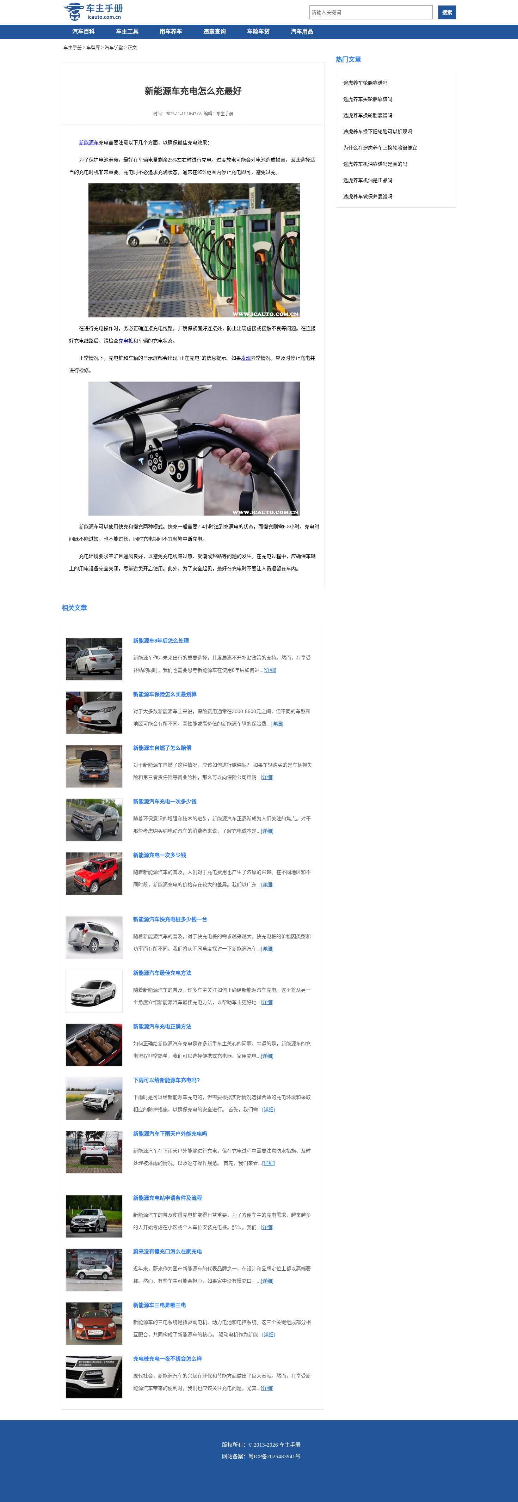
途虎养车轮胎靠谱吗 (365, 83)
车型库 (93, 47)
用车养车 (171, 32)
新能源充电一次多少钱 (159, 855)
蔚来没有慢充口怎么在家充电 (167, 1251)
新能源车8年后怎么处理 (161, 641)
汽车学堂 (114, 47)
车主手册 (72, 47)
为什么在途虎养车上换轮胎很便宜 (380, 148)
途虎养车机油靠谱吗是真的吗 (375, 164)
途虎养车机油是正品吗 (368, 180)
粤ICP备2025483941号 (274, 1456)
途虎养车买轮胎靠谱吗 (368, 99)
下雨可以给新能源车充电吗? (166, 1080)
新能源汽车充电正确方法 (162, 1026)
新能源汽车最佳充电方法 (162, 973)
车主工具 (127, 32)
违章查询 (214, 32)
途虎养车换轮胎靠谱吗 (368, 115)
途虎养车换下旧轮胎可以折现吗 (377, 131)
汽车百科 (83, 32)
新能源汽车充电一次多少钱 (165, 801)
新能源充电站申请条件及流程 (167, 1198)
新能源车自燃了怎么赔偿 (162, 748)
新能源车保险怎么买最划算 (165, 694)
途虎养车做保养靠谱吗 (368, 196)
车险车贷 (258, 32)
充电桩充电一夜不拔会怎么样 (167, 1359)
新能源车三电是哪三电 (159, 1305)
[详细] (270, 670)
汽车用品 (302, 32)
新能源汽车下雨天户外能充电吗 (170, 1134)
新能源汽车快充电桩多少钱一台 (170, 919)
